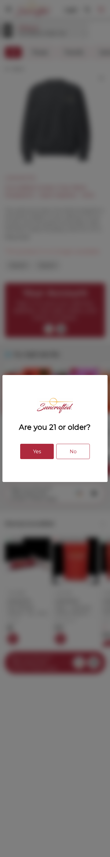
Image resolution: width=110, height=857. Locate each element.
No (73, 451)
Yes (37, 451)
